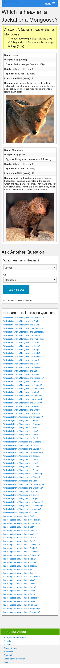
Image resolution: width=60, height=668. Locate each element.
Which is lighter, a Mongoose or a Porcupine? (23, 417)
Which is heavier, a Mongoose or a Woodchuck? (24, 357)
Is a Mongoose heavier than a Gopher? (20, 548)
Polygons (8, 644)
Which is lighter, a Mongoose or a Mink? (20, 481)
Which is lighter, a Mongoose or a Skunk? (21, 495)
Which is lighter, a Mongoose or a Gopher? (21, 498)
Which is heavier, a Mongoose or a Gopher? (22, 335)
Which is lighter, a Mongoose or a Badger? (21, 456)
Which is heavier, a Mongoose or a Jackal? (21, 381)
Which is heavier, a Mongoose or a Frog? (21, 374)
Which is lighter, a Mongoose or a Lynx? (20, 431)
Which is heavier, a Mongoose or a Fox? (20, 321)
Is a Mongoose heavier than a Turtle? (19, 537)
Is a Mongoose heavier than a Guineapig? (21, 555)
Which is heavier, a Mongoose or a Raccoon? (23, 367)
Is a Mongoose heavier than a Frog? (19, 541)
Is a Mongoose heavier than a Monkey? (20, 534)
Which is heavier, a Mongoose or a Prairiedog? (23, 339)
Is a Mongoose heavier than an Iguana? (20, 605)
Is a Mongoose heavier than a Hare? (19, 601)
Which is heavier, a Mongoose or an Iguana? (22, 399)
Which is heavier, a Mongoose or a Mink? (21, 392)
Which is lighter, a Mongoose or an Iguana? (22, 509)
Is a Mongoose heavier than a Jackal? (19, 587)
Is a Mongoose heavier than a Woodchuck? (22, 520)
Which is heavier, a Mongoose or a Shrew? (21, 410)
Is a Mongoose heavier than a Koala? (19, 559)
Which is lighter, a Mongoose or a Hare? (20, 463)
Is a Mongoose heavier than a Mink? (19, 580)
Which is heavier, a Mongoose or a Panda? (22, 406)
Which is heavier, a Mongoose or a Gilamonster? (24, 318)
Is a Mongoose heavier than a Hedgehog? (21, 608)
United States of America (14, 659)
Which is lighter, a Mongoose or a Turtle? (21, 445)
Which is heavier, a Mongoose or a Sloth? (21, 364)
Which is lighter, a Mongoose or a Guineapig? (23, 474)
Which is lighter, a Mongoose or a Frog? (20, 420)
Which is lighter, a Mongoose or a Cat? (20, 513)
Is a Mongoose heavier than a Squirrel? (20, 562)
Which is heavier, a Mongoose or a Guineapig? (23, 332)
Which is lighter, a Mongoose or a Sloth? (20, 438)
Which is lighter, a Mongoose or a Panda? (21, 470)
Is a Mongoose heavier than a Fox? (18, 516)
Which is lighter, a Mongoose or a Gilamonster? (23, 442)
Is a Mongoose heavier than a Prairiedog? (21, 612)
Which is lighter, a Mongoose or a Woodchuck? (23, 484)
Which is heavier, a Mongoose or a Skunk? (21, 325)
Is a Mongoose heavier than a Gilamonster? (22, 552)
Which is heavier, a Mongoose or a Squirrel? (22, 385)
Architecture (9, 652)
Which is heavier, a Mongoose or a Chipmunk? (23, 389)
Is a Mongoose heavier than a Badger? (20, 566)
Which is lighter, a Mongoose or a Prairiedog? (23, 506)
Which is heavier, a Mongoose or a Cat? (20, 371)
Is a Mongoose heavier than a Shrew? (19, 591)
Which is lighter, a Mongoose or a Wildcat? (21, 477)
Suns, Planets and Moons (15, 637)
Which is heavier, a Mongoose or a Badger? (22, 350)
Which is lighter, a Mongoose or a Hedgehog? (23, 452)
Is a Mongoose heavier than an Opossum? (21, 523)
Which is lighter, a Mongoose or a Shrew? (21, 491)
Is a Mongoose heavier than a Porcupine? (21, 576)
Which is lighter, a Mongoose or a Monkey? (22, 459)
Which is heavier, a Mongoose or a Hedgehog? (23, 396)
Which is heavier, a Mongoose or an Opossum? (23, 328)
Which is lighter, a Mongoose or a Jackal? (21, 435)
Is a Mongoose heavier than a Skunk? (19, 573)
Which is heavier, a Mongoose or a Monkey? (22, 403)
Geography (8, 655)
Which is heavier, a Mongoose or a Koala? (21, 353)
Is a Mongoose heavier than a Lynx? (19, 584)
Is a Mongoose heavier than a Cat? (18, 527)
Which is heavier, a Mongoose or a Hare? (21, 360)
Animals (7, 641)
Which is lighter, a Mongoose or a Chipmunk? (23, 488)
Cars (6, 662)
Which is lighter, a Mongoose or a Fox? (20, 428)
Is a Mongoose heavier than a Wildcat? (20, 530)
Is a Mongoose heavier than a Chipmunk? (21, 545)
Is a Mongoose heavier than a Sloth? (19, 569)
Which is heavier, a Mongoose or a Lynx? (21, 342)
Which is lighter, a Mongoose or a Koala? (21, 467)
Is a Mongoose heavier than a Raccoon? (21, 598)
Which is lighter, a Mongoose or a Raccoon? (22, 424)
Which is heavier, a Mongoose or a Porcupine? (23, 378)
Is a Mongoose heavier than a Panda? (19, 594)
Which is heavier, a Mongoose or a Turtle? (21, 346)
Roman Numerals (11, 648)
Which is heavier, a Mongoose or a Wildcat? (22, 413)
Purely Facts (9, 2)
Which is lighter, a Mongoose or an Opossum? (23, 502)
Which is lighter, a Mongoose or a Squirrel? (22, 449)
